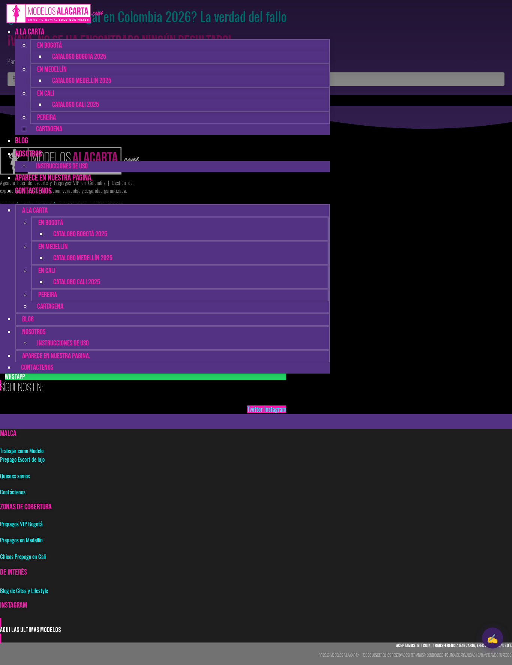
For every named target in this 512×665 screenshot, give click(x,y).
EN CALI (45, 94)
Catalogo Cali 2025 (75, 105)
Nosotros (28, 154)
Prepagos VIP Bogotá (21, 524)
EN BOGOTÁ (49, 46)
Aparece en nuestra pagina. (54, 178)
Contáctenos (12, 492)
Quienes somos (15, 476)
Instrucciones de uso (63, 343)
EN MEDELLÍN (52, 70)
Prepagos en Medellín (21, 540)
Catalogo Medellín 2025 (81, 81)
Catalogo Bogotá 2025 (79, 57)
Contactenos (33, 191)
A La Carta (29, 32)
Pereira (46, 118)
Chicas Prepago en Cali (23, 556)
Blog (28, 319)
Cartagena (49, 129)
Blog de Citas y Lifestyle (24, 590)
